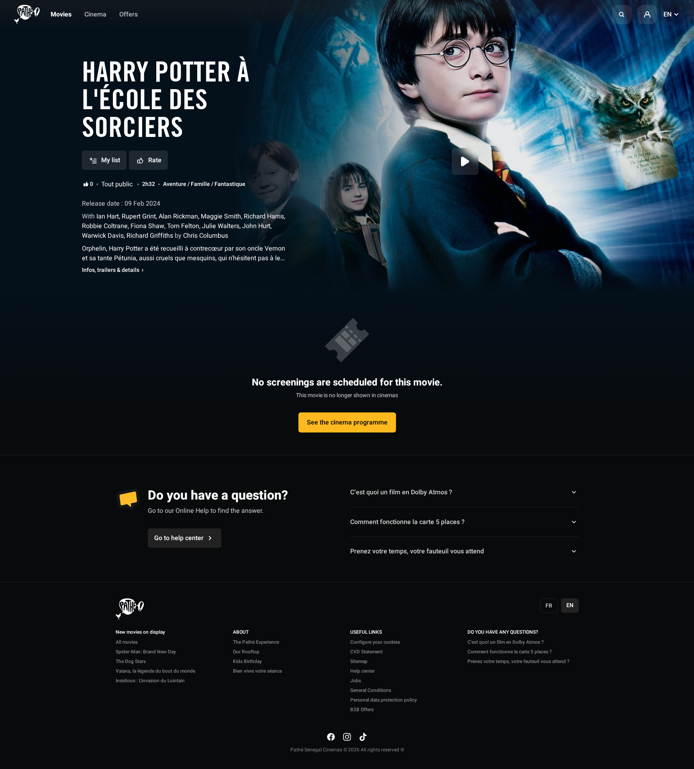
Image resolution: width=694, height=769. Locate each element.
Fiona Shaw (147, 226)
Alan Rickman (178, 216)
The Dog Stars (131, 661)
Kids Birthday (247, 661)
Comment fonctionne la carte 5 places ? (407, 521)
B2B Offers (362, 709)
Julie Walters (220, 226)
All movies (127, 642)
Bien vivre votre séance (257, 671)
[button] (621, 14)
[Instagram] (347, 737)
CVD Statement (366, 651)
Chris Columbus (205, 236)
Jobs (355, 680)
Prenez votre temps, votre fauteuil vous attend (417, 551)
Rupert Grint (139, 216)
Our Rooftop (246, 651)
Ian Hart (107, 216)
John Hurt (256, 226)
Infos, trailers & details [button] (110, 270)
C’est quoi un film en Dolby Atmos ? (401, 492)
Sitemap (358, 661)
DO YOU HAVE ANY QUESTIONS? (502, 632)
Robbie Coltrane (105, 226)
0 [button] (91, 184)
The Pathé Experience (256, 642)
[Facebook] (331, 737)
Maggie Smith (221, 216)
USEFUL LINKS (366, 632)
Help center (362, 671)
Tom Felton (183, 226)
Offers (128, 14)
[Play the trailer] (465, 161)
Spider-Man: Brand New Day (146, 651)
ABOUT (241, 632)
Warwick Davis (103, 236)
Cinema (95, 14)
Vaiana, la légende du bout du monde (155, 671)
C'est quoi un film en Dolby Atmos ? (505, 642)
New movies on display (140, 632)
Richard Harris (264, 216)
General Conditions (370, 690)
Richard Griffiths (150, 236)
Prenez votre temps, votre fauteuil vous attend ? (518, 661)
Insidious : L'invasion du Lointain (150, 680)
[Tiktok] (363, 737)
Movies (61, 14)
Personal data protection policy (383, 700)
